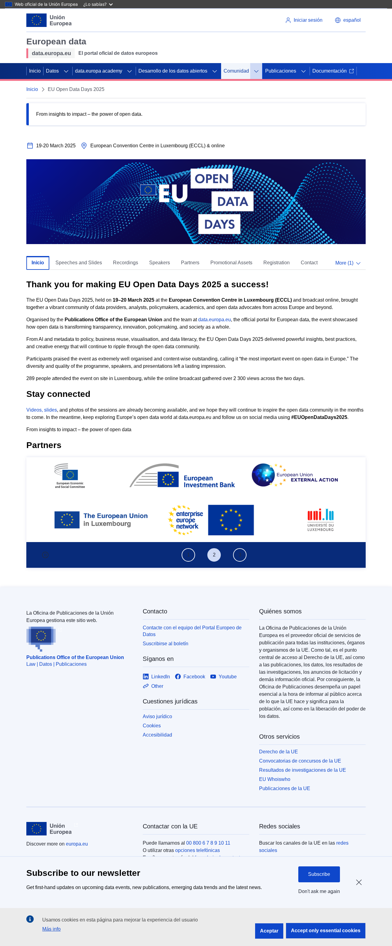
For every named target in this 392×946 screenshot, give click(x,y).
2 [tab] (214, 554)
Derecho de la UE (278, 751)
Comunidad (236, 70)
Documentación (329, 70)
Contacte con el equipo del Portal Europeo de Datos (192, 631)
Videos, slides (41, 410)
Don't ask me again (319, 891)
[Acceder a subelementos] (66, 71)
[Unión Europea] (49, 20)
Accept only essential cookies (325, 930)
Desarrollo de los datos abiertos (172, 70)
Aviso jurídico (157, 716)
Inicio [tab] (38, 262)
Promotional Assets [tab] (231, 262)
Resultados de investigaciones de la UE (302, 770)
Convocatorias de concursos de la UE (300, 760)
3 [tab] (240, 554)
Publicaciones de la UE (284, 788)
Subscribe (319, 874)
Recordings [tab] (125, 262)
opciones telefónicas (197, 850)
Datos (52, 70)
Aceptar (269, 930)
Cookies (152, 725)
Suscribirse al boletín (165, 643)
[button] (348, 20)
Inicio (35, 70)
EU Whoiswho (274, 779)
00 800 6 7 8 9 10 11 (208, 843)
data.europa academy (98, 70)
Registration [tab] (276, 262)
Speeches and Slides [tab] (78, 262)
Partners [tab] (190, 262)
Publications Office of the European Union (75, 657)
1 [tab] (188, 554)
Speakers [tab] (159, 262)
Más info (51, 929)
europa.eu (77, 843)
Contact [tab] (309, 262)
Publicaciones (280, 70)
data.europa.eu (214, 319)
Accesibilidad (157, 734)
